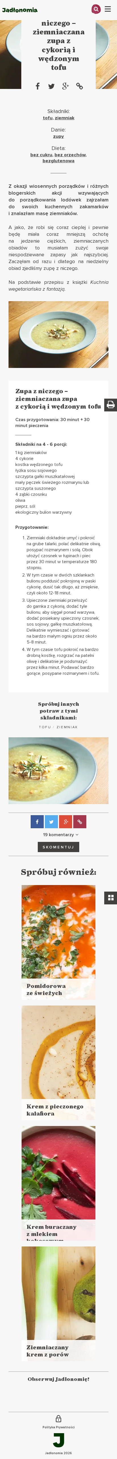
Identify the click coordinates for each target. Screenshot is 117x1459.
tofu (48, 118)
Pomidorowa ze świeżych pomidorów (46, 993)
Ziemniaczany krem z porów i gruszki (47, 1354)
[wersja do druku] (110, 405)
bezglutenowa (58, 161)
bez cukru (41, 155)
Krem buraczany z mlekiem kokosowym (51, 1234)
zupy (58, 136)
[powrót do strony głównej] (20, 18)
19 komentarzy (58, 835)
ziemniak (64, 118)
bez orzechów (70, 155)
